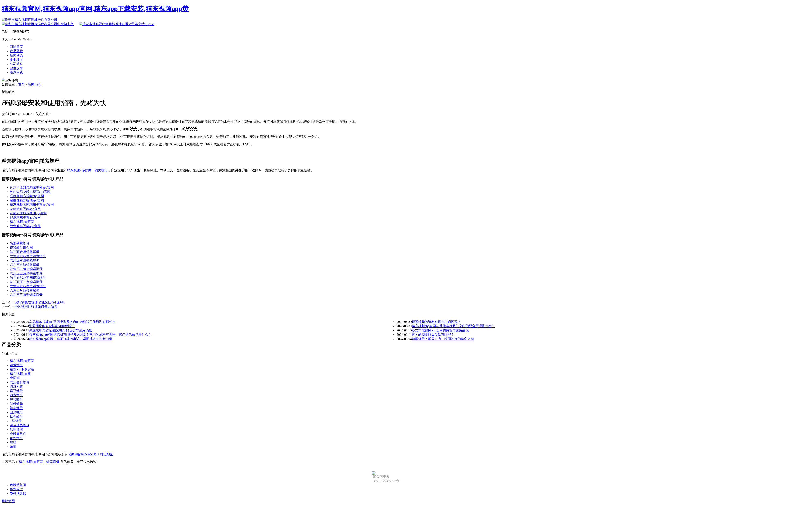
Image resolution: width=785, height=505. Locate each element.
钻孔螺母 (16, 416)
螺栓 (13, 442)
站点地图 (106, 454)
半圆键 (15, 378)
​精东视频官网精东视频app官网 (32, 204)
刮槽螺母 (16, 403)
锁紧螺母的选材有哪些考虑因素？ (436, 321)
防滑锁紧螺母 (19, 243)
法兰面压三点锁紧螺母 (26, 282)
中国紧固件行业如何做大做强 (36, 306)
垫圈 (13, 446)
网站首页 (16, 46)
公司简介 (16, 64)
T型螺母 (16, 421)
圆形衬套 (16, 386)
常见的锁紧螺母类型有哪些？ (433, 334)
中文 (70, 24)
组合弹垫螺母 (19, 425)
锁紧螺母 (101, 170)
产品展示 (16, 51)
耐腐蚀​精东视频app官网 (27, 200)
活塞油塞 (16, 429)
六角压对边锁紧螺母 (24, 260)
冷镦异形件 (18, 433)
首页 (21, 84)
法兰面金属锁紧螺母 (24, 252)
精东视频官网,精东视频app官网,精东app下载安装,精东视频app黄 (95, 8)
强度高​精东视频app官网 (27, 196)
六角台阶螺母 (19, 382)
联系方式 (16, 72)
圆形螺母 (16, 412)
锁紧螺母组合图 (21, 247)
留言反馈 (16, 68)
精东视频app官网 (79, 170)
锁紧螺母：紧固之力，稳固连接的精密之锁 (443, 339)
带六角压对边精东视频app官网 (32, 187)
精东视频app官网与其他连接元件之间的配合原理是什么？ (453, 326)
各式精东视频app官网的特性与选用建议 (440, 330)
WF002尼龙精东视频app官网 (30, 191)
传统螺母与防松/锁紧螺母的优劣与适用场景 (60, 330)
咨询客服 (19, 493)
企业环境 (16, 59)
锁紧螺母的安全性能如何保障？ (52, 326)
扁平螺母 (16, 391)
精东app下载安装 (22, 369)
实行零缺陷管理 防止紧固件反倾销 (40, 302)
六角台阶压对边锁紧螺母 (28, 256)
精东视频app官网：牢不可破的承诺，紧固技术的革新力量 (70, 339)
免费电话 (16, 489)
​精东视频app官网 (22, 221)
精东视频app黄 (20, 373)
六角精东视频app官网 (25, 226)
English (149, 24)
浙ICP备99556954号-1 (84, 454)
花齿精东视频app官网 (25, 209)
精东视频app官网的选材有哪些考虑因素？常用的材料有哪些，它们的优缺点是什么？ (90, 334)
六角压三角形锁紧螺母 (26, 269)
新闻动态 (16, 55)
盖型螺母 (16, 438)
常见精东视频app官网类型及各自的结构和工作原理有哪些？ (72, 321)
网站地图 (8, 501)
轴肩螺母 (16, 408)
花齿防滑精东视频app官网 (28, 213)
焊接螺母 (16, 399)
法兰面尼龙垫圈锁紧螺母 (28, 277)
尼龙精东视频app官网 (25, 217)
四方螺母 (16, 395)
